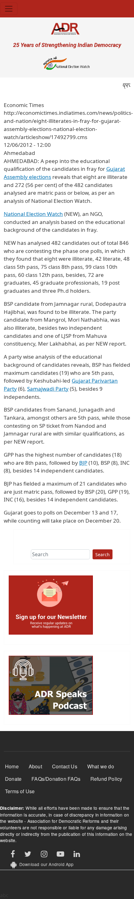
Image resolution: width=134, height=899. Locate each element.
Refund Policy (106, 778)
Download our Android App (45, 864)
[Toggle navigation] (8, 8)
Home (12, 766)
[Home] (67, 28)
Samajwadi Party (48, 388)
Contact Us (64, 766)
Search (102, 554)
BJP (83, 462)
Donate (13, 778)
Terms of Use (20, 791)
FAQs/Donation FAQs (55, 778)
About (35, 766)
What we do (100, 766)
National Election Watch (33, 213)
